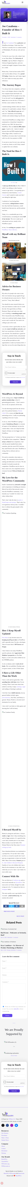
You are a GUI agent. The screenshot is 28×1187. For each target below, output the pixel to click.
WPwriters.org (5, 1164)
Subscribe (15, 382)
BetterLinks (21, 1173)
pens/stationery (6, 697)
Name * (4, 961)
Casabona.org (16, 880)
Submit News (5, 1140)
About (3, 1146)
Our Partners (4, 1133)
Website (4, 975)
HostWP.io (4, 1159)
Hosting (8, 950)
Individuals (13, 37)
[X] (11, 906)
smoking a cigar (21, 686)
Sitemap (3, 1153)
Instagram (4, 889)
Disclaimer (4, 1151)
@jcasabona (18, 882)
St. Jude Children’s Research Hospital (12, 862)
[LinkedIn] (16, 906)
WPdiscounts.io (5, 1166)
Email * (4, 968)
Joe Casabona (10, 43)
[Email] (22, 906)
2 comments (15, 937)
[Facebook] (6, 906)
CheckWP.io (4, 1161)
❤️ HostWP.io (17, 1175)
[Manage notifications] (2, 1183)
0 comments (19, 37)
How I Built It (13, 182)
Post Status (5, 637)
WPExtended (12, 1173)
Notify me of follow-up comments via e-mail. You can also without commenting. (13, 1009)
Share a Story (5, 1137)
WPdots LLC (12, 1119)
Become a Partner (14, 1055)
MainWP (6, 1173)
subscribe (16, 1009)
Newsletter (4, 1135)
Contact (3, 1148)
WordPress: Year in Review (9, 229)
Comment (5, 982)
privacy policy (23, 377)
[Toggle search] (25, 2)
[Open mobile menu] (22, 2)
